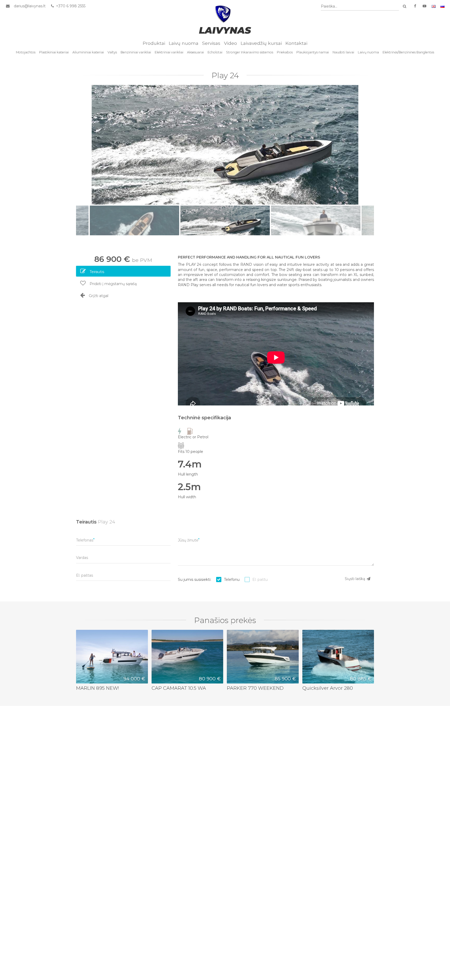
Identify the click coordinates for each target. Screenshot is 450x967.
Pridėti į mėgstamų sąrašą (113, 283)
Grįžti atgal (98, 295)
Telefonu (232, 579)
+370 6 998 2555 (70, 6)
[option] (225, 145)
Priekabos (285, 52)
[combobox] (360, 6)
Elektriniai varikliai (169, 52)
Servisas (211, 43)
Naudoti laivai (343, 52)
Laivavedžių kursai (261, 43)
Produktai (154, 43)
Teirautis (96, 271)
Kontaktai (296, 43)
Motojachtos (25, 52)
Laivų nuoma (183, 43)
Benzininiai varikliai (136, 52)
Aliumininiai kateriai (88, 52)
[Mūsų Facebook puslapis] (415, 6)
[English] (434, 6)
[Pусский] (442, 6)
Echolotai (215, 52)
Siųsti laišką (355, 578)
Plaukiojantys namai (312, 52)
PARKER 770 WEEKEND (255, 688)
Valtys (112, 52)
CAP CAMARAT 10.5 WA (179, 688)
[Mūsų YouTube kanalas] (424, 6)
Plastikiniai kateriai (54, 52)
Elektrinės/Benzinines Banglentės (408, 52)
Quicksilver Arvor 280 (327, 688)
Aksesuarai (195, 52)
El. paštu (260, 579)
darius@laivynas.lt (30, 6)
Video (230, 43)
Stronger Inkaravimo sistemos (249, 52)
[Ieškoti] (404, 6)
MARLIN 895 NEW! (97, 688)
